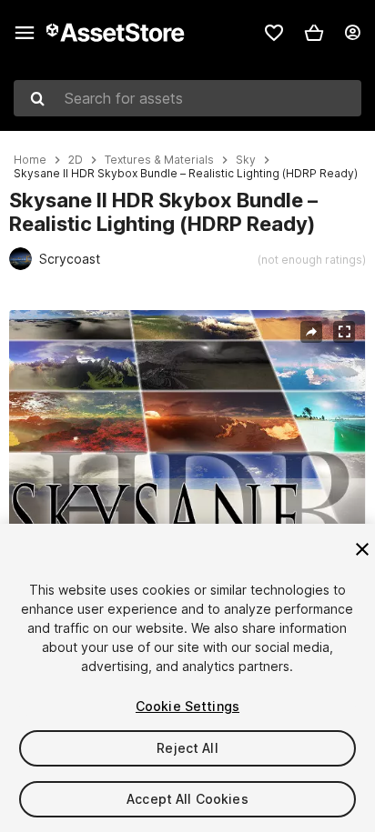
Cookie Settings (187, 706)
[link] (274, 33)
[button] (314, 33)
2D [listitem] (75, 160)
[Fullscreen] (344, 332)
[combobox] (187, 98)
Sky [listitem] (246, 160)
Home (30, 160)
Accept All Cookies (187, 799)
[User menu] (352, 33)
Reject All (187, 748)
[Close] (362, 549)
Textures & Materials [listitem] (159, 160)
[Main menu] (24, 33)
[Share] (311, 332)
